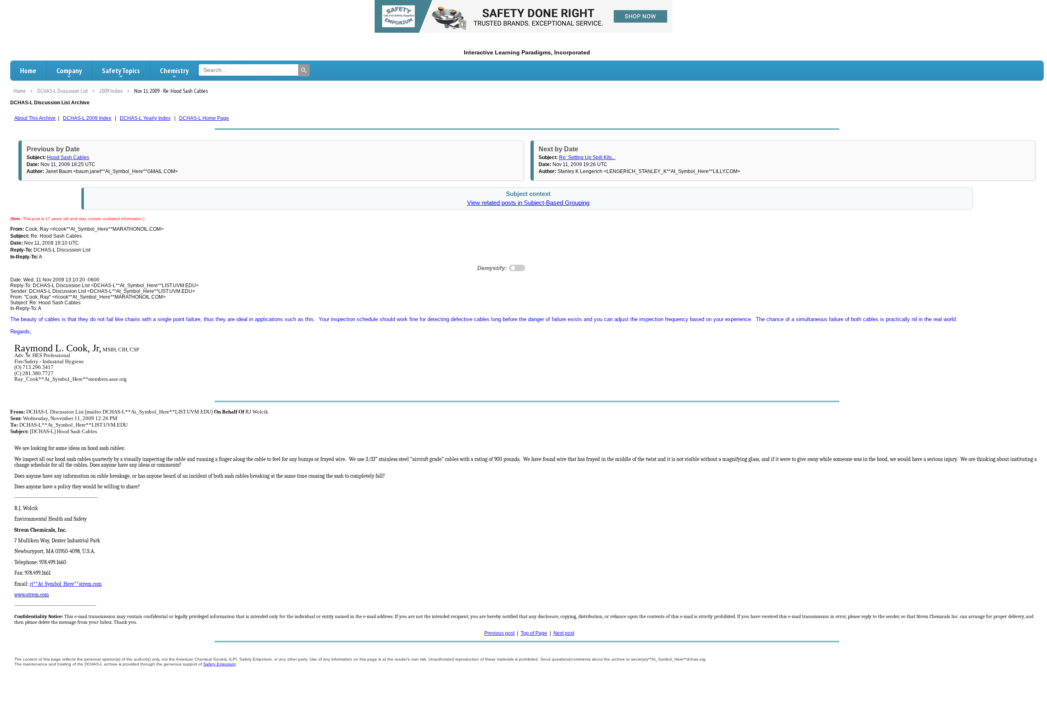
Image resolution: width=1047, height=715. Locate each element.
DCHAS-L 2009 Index (87, 118)
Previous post (499, 633)
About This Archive (35, 118)
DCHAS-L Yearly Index (145, 118)
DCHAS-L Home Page (204, 118)
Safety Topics (121, 70)
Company (69, 70)
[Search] (304, 70)
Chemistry (174, 70)
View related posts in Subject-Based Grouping (528, 203)
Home (28, 70)
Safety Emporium (219, 664)
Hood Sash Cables (68, 157)
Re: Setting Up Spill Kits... (587, 157)
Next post (563, 633)
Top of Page (534, 633)
